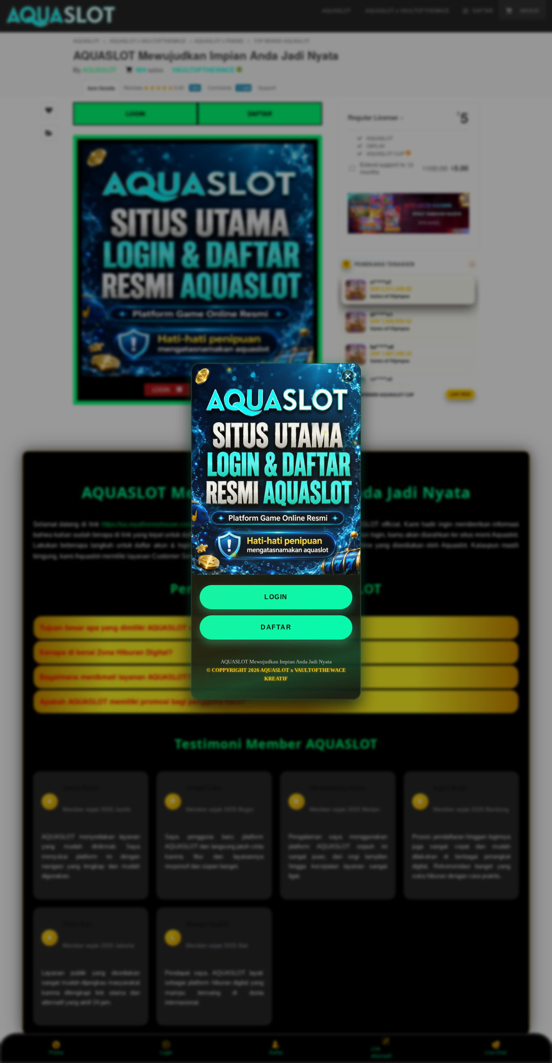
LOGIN (276, 597)
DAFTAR (276, 627)
